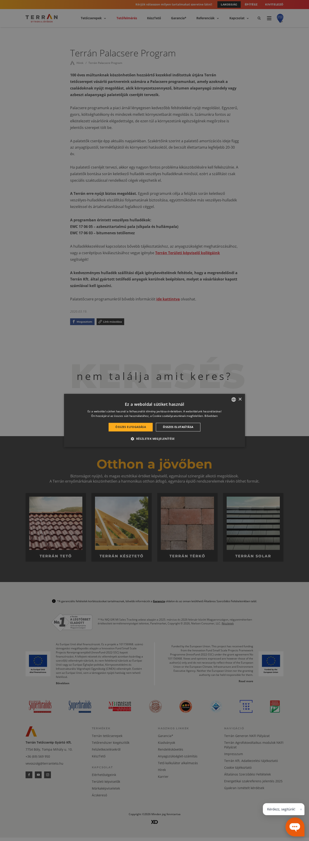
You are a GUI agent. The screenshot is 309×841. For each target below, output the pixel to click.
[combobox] (233, 399)
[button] (154, 439)
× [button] (240, 399)
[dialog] (154, 420)
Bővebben (211, 416)
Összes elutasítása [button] (178, 427)
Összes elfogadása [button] (130, 427)
